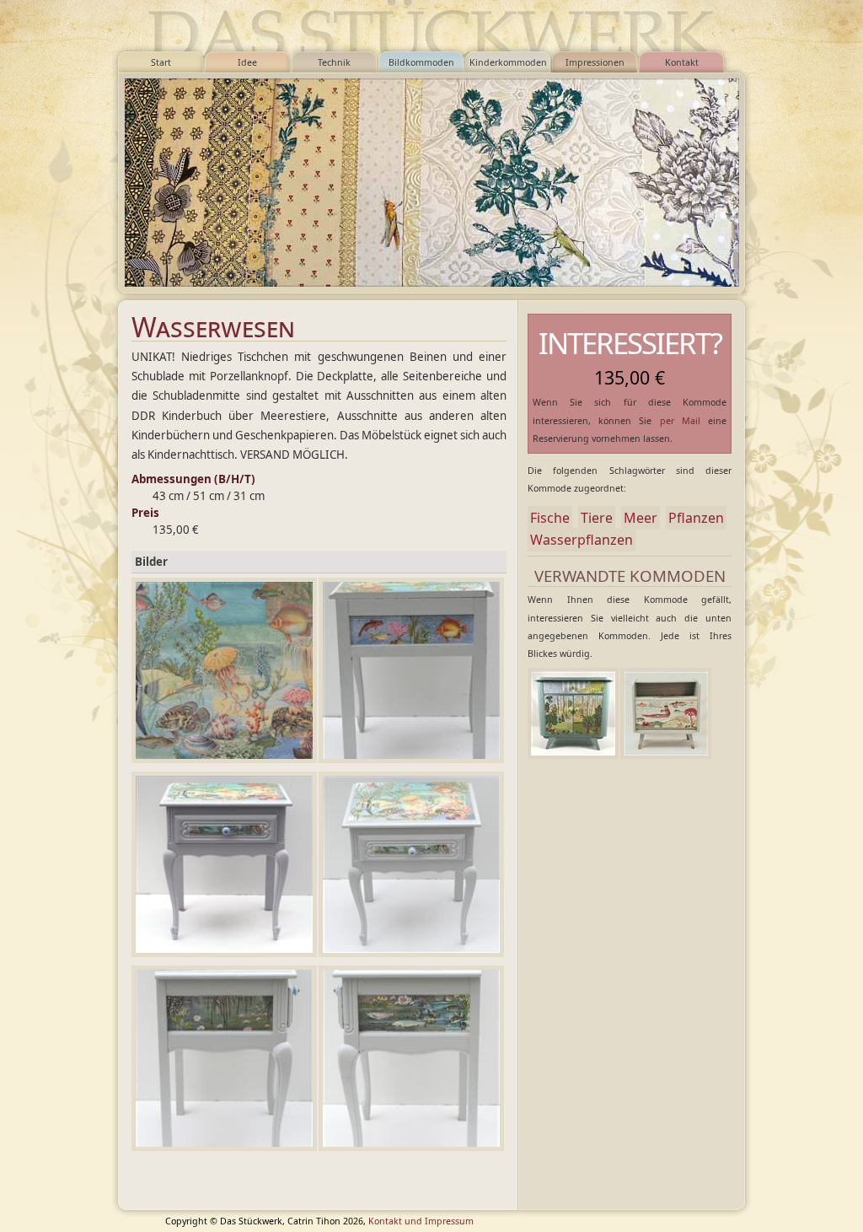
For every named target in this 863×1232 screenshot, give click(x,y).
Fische (550, 517)
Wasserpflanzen (581, 539)
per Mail (680, 421)
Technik (334, 62)
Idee (247, 62)
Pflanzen (696, 517)
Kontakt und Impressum (421, 1221)
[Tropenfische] (665, 713)
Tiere (597, 517)
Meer (640, 517)
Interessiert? (630, 343)
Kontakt (682, 62)
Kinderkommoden (508, 62)
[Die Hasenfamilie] (573, 713)
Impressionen (595, 62)
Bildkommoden (421, 62)
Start (161, 62)
